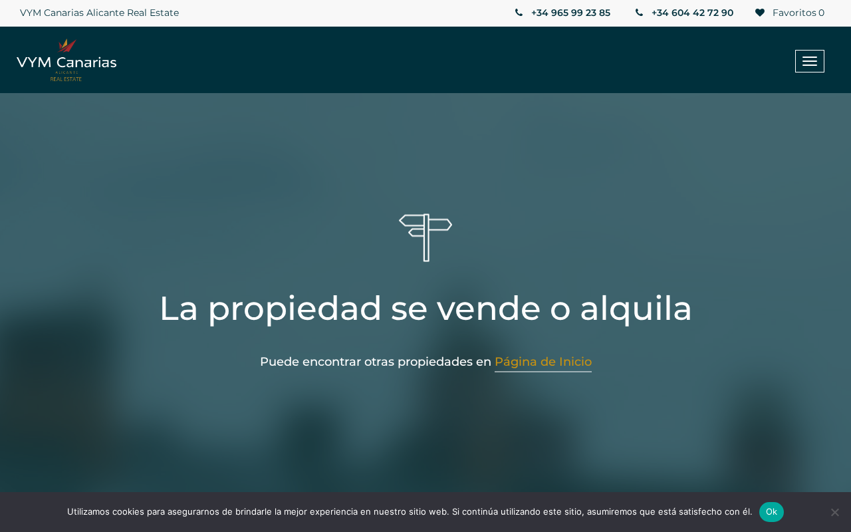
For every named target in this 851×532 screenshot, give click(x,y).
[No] (834, 512)
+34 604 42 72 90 (691, 13)
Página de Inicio (543, 361)
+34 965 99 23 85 (569, 13)
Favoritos (797, 13)
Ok (772, 511)
